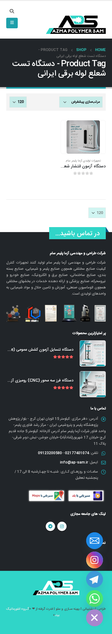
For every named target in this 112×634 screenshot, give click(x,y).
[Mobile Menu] (12, 23)
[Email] (94, 540)
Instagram (62, 526)
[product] (83, 137)
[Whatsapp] (94, 598)
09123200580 (50, 453)
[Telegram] (94, 579)
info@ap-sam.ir (74, 462)
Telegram (50, 526)
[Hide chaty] (94, 617)
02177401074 (77, 453)
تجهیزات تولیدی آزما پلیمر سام (83, 160)
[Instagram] (94, 560)
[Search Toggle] (12, 12)
